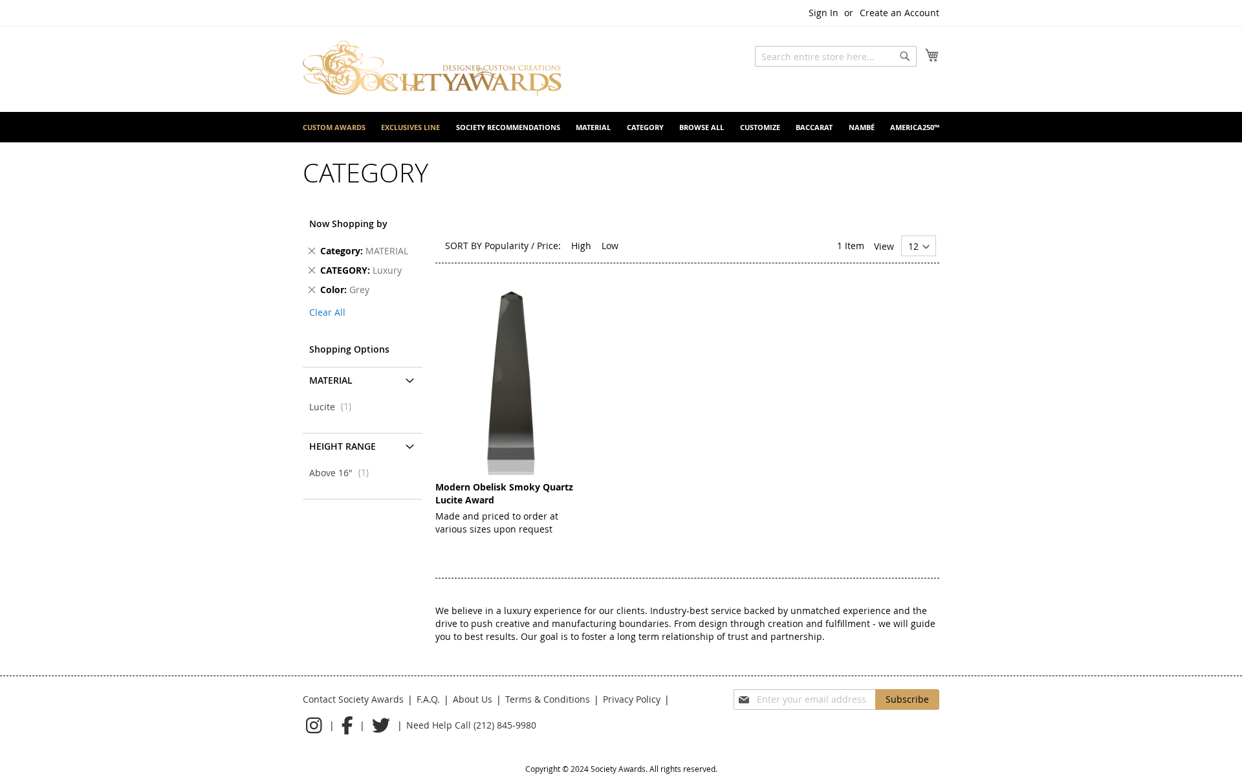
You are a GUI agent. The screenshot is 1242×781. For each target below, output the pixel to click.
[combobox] (836, 56)
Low (610, 245)
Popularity (506, 245)
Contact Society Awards (353, 699)
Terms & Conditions (547, 699)
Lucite (334, 407)
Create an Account (899, 12)
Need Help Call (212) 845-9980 (471, 725)
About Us (472, 699)
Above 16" (342, 473)
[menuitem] (334, 127)
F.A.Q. (428, 699)
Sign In (823, 12)
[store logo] (432, 68)
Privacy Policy (631, 699)
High (581, 245)
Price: (549, 245)
